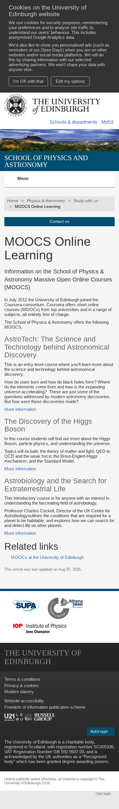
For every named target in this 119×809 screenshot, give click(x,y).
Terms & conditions (22, 679)
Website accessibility (24, 700)
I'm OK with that (28, 81)
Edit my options (70, 81)
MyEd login (99, 732)
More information (20, 409)
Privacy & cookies (21, 685)
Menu (26, 182)
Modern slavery (19, 691)
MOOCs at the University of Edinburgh (47, 557)
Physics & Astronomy (46, 201)
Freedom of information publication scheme (44, 707)
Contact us (59, 221)
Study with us (86, 201)
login (104, 794)
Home (12, 201)
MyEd (107, 122)
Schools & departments (73, 122)
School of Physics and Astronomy (46, 161)
